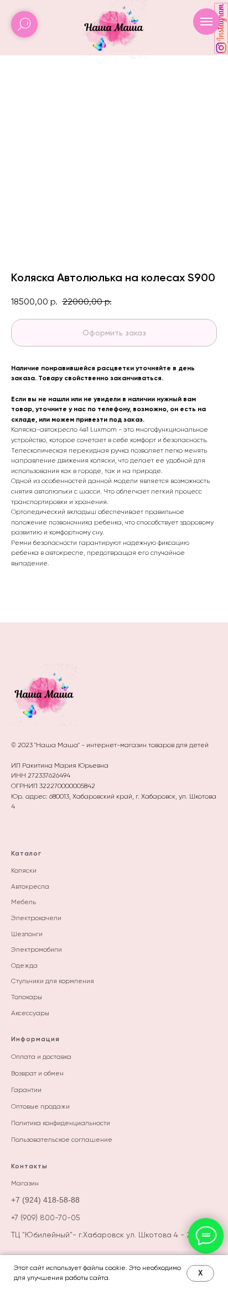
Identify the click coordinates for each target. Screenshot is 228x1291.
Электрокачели (36, 918)
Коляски (24, 870)
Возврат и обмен (37, 1073)
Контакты (29, 1166)
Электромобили (36, 949)
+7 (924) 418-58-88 (45, 1199)
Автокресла (30, 886)
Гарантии (26, 1090)
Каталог (26, 853)
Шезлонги (27, 934)
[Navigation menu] (206, 21)
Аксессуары (30, 1013)
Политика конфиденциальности (60, 1123)
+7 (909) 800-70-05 (45, 1217)
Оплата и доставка (41, 1057)
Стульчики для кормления (52, 981)
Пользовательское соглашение (61, 1139)
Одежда (24, 965)
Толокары (26, 997)
